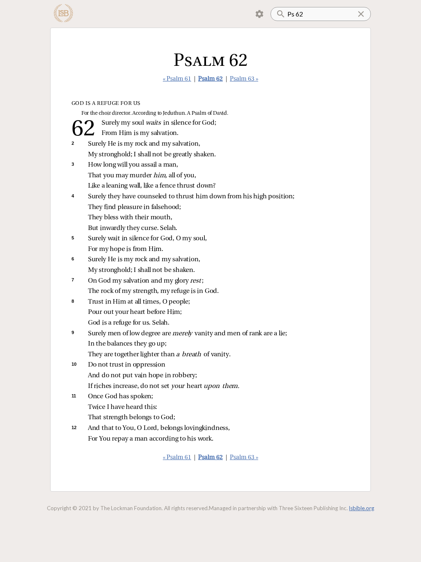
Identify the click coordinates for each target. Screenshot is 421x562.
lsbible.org (361, 508)
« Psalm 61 (177, 79)
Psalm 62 (210, 79)
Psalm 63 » (244, 79)
